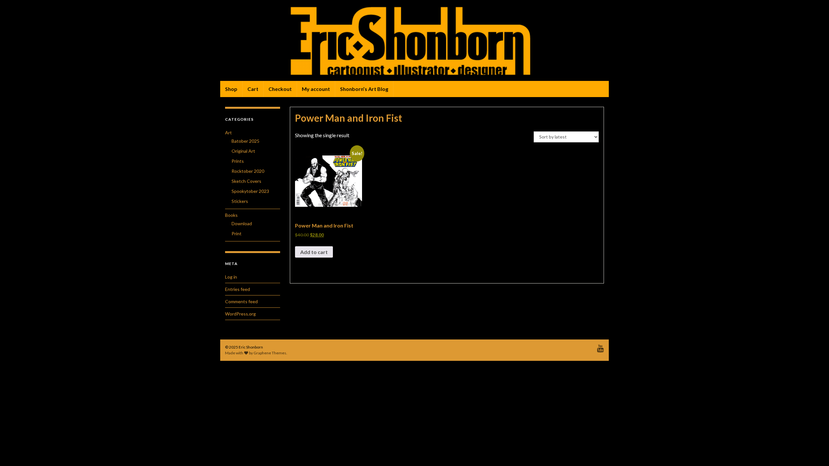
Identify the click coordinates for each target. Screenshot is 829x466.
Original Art (243, 151)
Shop (231, 89)
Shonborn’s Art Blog (364, 89)
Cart (252, 89)
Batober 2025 (245, 141)
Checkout (280, 89)
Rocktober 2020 (248, 171)
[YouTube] (600, 347)
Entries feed (237, 289)
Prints (238, 161)
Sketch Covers (246, 181)
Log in (231, 277)
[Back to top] (814, 451)
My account (316, 89)
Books (231, 215)
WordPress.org (240, 313)
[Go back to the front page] (414, 40)
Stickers (240, 201)
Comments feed (241, 301)
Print (237, 233)
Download (242, 223)
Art (228, 132)
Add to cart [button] (314, 252)
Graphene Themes (270, 352)
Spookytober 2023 (250, 191)
